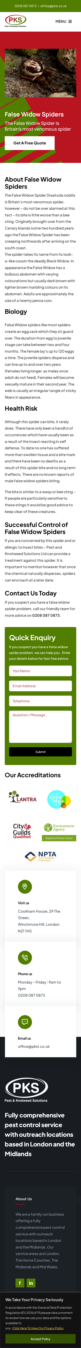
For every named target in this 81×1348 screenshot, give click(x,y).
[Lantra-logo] (22, 791)
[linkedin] (31, 1283)
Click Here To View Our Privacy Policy (38, 1328)
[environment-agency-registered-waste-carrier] (59, 822)
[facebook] (20, 1283)
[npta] (40, 849)
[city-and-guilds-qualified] (22, 824)
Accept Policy (40, 1339)
